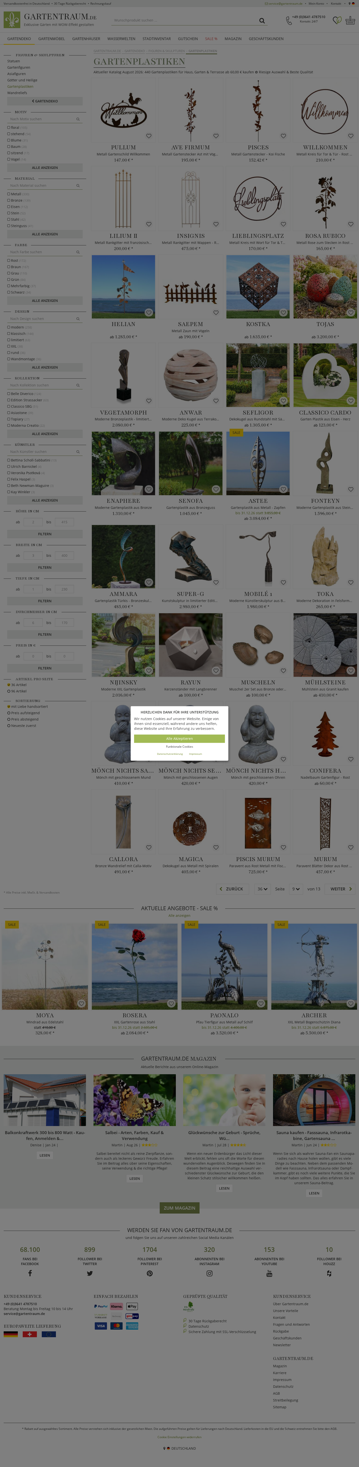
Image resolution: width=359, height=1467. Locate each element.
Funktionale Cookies (179, 746)
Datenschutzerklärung (170, 753)
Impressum (195, 753)
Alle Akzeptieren (179, 738)
